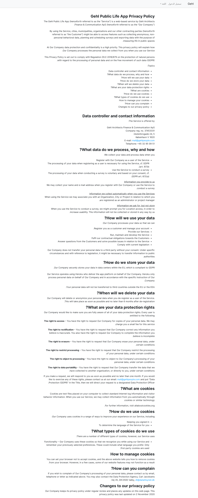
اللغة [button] (163, 3)
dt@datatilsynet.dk (145, 480)
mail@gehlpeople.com (143, 140)
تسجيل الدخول (174, 3)
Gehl (191, 3)
